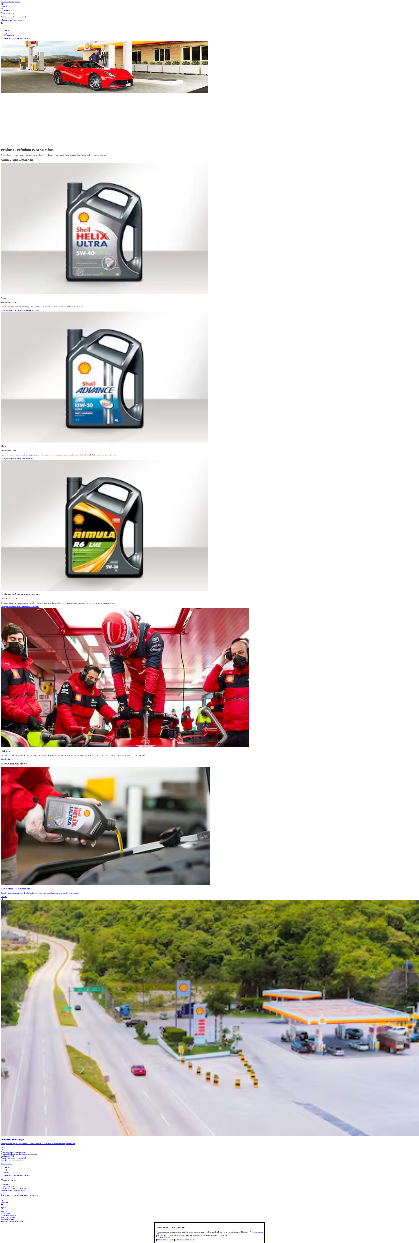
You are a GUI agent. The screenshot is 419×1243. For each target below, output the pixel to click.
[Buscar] (209, 23)
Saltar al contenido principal (10, 2)
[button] (209, 11)
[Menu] (209, 26)
